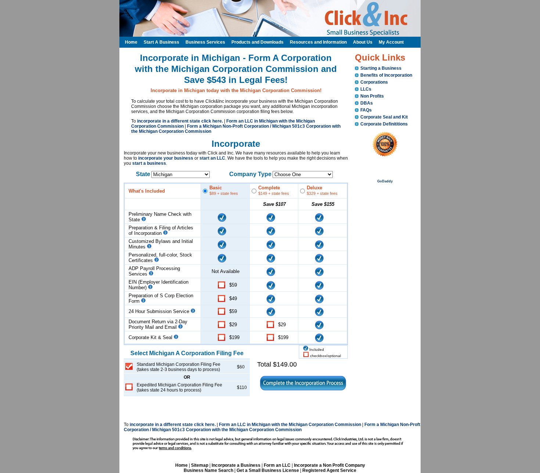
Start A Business (161, 42)
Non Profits (372, 96)
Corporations (374, 82)
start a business (149, 163)
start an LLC (212, 158)
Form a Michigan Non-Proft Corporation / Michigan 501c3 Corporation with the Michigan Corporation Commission (272, 427)
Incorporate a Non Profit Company (329, 465)
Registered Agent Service (329, 470)
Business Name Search (208, 470)
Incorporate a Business (236, 465)
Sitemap (199, 465)
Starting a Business (381, 68)
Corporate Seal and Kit (384, 117)
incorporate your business (165, 158)
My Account (391, 42)
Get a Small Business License (268, 470)
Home (181, 465)
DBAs (366, 103)
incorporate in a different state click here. (180, 121)
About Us (362, 42)
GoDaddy (385, 181)
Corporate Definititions (384, 124)
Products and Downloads (257, 42)
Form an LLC (277, 465)
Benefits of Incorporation (386, 75)
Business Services (205, 42)
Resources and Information (318, 42)
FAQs (366, 110)
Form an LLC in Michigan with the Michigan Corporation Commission (290, 424)
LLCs (365, 89)
